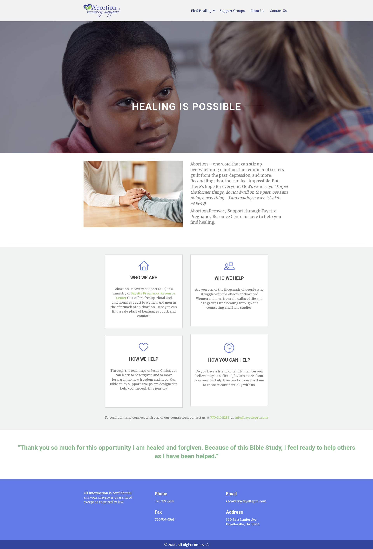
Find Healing (201, 11)
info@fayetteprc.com (251, 417)
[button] (214, 11)
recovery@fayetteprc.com (246, 501)
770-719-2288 (220, 417)
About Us (257, 11)
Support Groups (232, 11)
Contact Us (278, 11)
